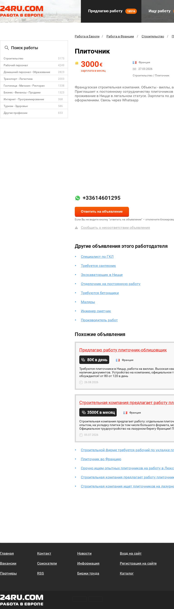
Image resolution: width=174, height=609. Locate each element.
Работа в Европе (87, 36)
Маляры (88, 302)
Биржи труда (88, 573)
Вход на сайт (131, 553)
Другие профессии (15, 112)
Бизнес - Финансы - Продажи (22, 92)
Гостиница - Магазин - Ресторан (24, 85)
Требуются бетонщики (100, 293)
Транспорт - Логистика (18, 78)
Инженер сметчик (96, 311)
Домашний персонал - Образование (27, 72)
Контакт (44, 553)
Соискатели (47, 563)
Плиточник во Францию (101, 459)
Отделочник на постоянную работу (110, 284)
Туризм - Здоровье (16, 106)
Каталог (127, 573)
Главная (7, 553)
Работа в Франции (120, 36)
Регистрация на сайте (138, 563)
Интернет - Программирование (24, 99)
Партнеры (8, 573)
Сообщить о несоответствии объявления (115, 227)
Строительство (13, 58)
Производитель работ (99, 320)
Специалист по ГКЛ (97, 256)
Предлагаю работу (111, 11)
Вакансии (8, 563)
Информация (88, 563)
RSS (40, 573)
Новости (84, 553)
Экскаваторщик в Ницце (102, 275)
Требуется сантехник (98, 265)
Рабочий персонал (16, 65)
